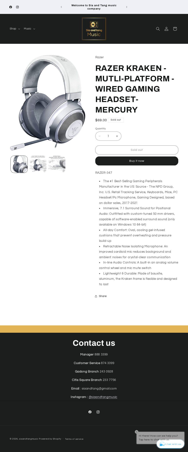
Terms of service (74, 439)
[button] (14, 29)
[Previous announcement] (61, 7)
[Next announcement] (127, 7)
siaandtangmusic (28, 439)
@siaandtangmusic (103, 397)
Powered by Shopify (50, 439)
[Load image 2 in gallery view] (38, 164)
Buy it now (136, 160)
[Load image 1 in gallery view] (19, 164)
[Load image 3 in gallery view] (56, 164)
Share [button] (103, 296)
